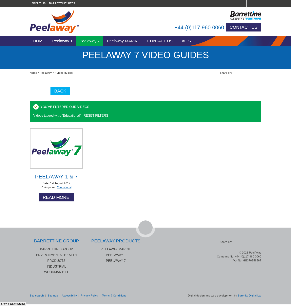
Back (60, 91)
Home (39, 41)
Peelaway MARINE (123, 41)
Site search (37, 295)
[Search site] (235, 3)
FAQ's (185, 41)
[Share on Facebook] (236, 72)
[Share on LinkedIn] (250, 72)
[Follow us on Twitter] (250, 3)
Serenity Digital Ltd (249, 295)
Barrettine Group (56, 249)
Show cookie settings (13, 303)
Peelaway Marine (116, 249)
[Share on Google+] (257, 72)
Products (56, 260)
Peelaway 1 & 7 (56, 177)
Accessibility (69, 295)
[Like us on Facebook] (243, 3)
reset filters (96, 115)
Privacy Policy (89, 295)
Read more (56, 197)
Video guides (64, 72)
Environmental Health (56, 255)
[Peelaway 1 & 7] (56, 148)
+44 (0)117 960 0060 (199, 28)
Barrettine (232, 15)
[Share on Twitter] (243, 72)
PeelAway (58, 21)
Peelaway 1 (62, 41)
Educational (64, 187)
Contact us (244, 27)
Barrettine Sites (62, 3)
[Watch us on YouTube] (257, 3)
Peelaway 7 (90, 41)
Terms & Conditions (114, 295)
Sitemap (53, 295)
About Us (38, 3)
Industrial (56, 266)
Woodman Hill (56, 272)
